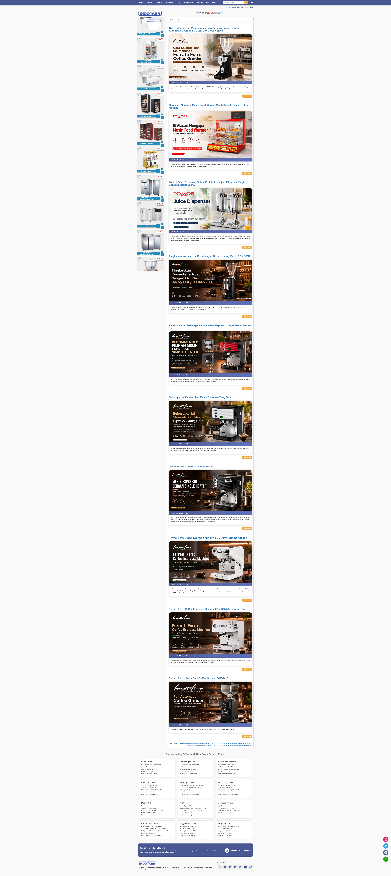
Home (141, 2)
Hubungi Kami (189, 2)
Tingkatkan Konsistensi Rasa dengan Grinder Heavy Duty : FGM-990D (209, 256)
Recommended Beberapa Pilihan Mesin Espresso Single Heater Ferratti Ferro (210, 326)
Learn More (247, 96)
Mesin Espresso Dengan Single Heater (191, 466)
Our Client (169, 2)
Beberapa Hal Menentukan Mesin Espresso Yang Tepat (200, 397)
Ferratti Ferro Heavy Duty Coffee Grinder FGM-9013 (198, 678)
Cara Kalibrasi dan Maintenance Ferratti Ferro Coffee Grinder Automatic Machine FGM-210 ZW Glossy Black (204, 29)
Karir (213, 2)
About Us (149, 2)
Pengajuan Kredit (203, 2)
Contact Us (228, 7)
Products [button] (159, 2)
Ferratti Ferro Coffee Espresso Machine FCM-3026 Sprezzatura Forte (208, 609)
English (246, 7)
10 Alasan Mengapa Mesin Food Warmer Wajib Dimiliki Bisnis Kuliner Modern (209, 106)
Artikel (178, 2)
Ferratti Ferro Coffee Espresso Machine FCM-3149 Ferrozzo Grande (208, 537)
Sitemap (234, 7)
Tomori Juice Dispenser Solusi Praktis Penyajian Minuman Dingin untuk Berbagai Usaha (207, 183)
